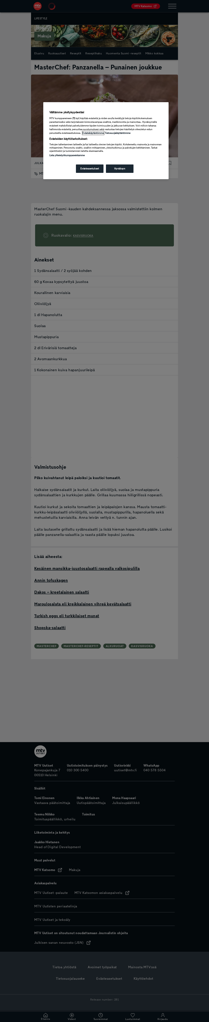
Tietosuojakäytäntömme (117, 133)
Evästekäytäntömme (93, 133)
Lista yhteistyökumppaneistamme (67, 155)
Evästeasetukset (89, 168)
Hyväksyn (119, 168)
